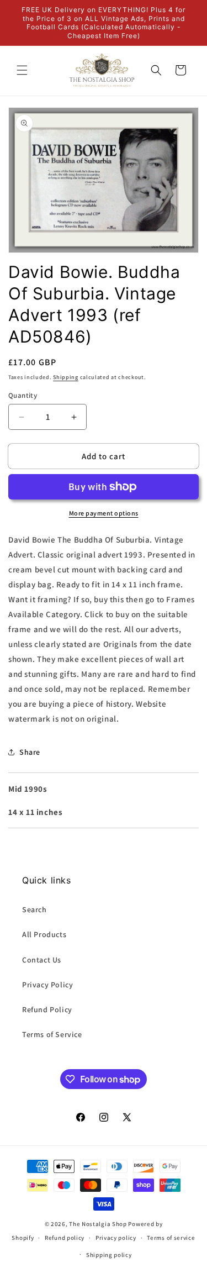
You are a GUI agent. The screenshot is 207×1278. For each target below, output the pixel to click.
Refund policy (64, 1238)
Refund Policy (47, 1009)
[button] (22, 70)
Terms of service (171, 1238)
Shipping (65, 377)
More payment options (104, 513)
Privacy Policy (47, 985)
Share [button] (29, 752)
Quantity (22, 395)
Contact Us (41, 960)
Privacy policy (115, 1238)
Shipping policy (109, 1255)
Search (34, 909)
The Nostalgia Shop (98, 1224)
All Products (44, 934)
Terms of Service (52, 1034)
